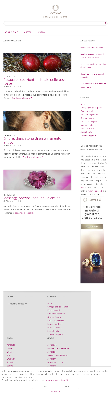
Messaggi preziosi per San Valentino (31, 198)
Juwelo (41, 32)
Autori (27, 32)
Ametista (11, 345)
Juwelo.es (51, 366)
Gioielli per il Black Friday (92, 48)
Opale (9, 349)
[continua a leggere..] (22, 98)
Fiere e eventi (87, 111)
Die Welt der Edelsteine (58, 349)
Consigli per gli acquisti (91, 108)
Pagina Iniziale (10, 32)
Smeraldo (11, 359)
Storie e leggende (88, 136)
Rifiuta (67, 387)
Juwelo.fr (51, 359)
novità (83, 188)
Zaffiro (10, 366)
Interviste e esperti (89, 122)
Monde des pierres (55, 362)
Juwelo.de (52, 345)
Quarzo (10, 352)
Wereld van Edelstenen (57, 355)
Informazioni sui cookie (57, 380)
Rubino (10, 355)
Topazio (10, 362)
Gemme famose (87, 118)
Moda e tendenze (88, 125)
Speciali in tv (86, 132)
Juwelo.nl (51, 352)
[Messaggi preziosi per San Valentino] (37, 193)
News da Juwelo (88, 129)
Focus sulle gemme (89, 115)
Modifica (55, 392)
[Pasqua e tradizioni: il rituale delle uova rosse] (37, 75)
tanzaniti (98, 191)
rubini (91, 191)
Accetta (43, 387)
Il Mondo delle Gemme (56, 9)
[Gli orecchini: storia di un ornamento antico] (37, 134)
